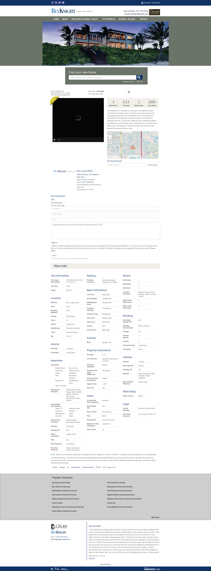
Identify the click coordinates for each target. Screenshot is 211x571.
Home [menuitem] (56, 19)
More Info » (81, 177)
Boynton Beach (88, 467)
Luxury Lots (111, 503)
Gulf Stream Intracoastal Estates (119, 491)
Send (54, 256)
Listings (62, 467)
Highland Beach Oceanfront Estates (65, 499)
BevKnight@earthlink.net (60, 539)
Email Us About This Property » (88, 174)
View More (155, 517)
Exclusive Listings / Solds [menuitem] (85, 19)
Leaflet (138, 158)
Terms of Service (82, 258)
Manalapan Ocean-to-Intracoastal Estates (68, 507)
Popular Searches (62, 477)
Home (55, 467)
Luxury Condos (57, 503)
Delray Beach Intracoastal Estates (120, 487)
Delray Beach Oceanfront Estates (64, 491)
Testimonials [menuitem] (109, 19)
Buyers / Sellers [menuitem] (127, 19)
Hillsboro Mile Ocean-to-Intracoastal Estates (124, 499)
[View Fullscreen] (110, 142)
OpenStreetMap (147, 158)
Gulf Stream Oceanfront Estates (64, 495)
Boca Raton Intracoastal (61, 487)
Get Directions (152, 165)
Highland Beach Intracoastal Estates (121, 495)
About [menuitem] (65, 19)
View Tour (106, 330)
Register (156, 3)
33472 (98, 467)
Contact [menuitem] (144, 19)
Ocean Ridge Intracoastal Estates (119, 507)
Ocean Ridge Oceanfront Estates (64, 511)
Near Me (140, 82)
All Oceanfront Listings (116, 483)
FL (68, 467)
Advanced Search (128, 82)
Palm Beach (75, 467)
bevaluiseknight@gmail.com (136, 14)
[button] (139, 77)
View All (91, 558)
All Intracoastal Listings (61, 483)
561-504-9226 (142, 11)
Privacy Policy (74, 258)
